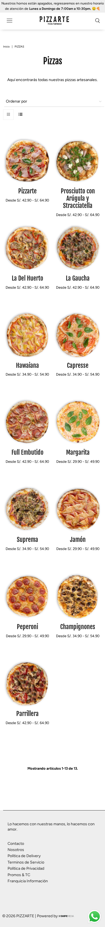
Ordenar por (16, 101)
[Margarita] (77, 422)
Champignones (77, 626)
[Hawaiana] (27, 335)
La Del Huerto (27, 278)
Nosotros (16, 849)
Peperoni (27, 626)
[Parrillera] (27, 683)
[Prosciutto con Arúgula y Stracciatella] (77, 161)
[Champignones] (77, 596)
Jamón (78, 539)
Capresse (77, 365)
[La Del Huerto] (27, 248)
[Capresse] (77, 335)
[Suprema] (27, 509)
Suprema (27, 539)
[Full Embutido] (27, 422)
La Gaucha (78, 278)
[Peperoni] (27, 596)
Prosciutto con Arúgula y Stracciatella (78, 198)
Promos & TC (19, 875)
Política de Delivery (24, 855)
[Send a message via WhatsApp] (94, 916)
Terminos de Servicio (26, 862)
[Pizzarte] (27, 161)
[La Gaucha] (77, 248)
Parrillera (27, 713)
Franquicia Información (28, 881)
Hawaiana (27, 365)
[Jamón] (77, 509)
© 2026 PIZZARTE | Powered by (30, 916)
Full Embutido (27, 452)
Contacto (16, 843)
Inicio (6, 46)
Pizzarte (27, 191)
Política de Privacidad (26, 868)
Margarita (78, 452)
